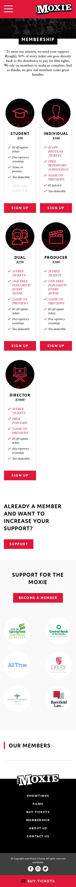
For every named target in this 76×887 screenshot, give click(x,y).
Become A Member (38, 598)
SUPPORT (18, 544)
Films (38, 804)
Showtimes (38, 796)
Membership (38, 820)
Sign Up (20, 208)
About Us (38, 828)
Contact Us (38, 836)
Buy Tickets (40, 881)
